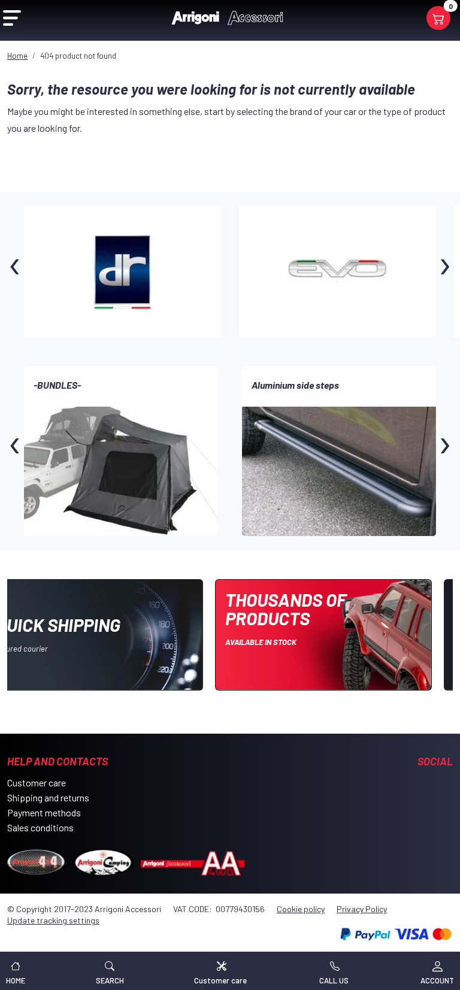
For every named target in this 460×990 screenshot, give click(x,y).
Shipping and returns (48, 797)
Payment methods (44, 812)
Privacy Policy (362, 909)
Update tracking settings (53, 920)
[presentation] (15, 272)
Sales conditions (40, 827)
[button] (110, 970)
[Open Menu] (12, 18)
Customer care (36, 782)
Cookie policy (301, 909)
